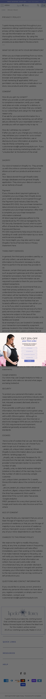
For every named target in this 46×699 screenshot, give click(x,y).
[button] (29, 348)
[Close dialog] (45, 334)
